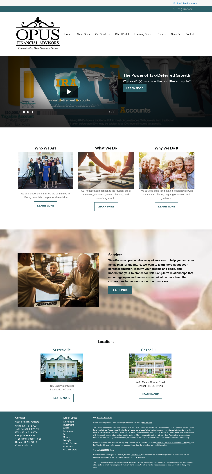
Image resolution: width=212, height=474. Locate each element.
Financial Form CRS (104, 417)
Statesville (62, 350)
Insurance (68, 430)
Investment (68, 424)
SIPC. (138, 454)
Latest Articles (70, 443)
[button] (83, 34)
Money (66, 437)
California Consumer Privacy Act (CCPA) (171, 442)
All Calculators (70, 449)
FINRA (133, 454)
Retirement (68, 421)
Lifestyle (67, 440)
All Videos (68, 446)
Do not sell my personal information (153, 445)
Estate (66, 427)
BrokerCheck (147, 422)
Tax (65, 434)
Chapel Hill (150, 350)
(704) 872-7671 (184, 9)
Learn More (134, 88)
